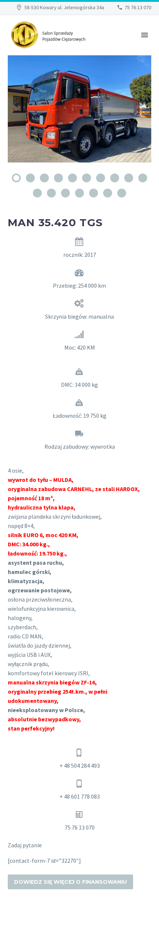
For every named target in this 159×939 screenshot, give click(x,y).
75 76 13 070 (138, 7)
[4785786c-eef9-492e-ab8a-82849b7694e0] (79, 108)
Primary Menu (144, 35)
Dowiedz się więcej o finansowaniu (70, 882)
